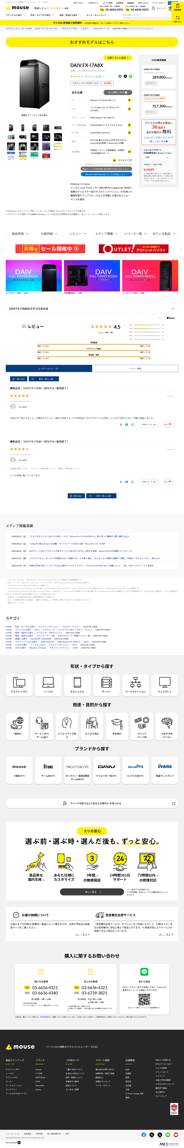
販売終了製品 (161, 1088)
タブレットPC (77, 691)
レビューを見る (95, 76)
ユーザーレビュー (49, 368)
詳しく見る (91, 892)
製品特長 (18, 233)
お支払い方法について (75, 1073)
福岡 (127, 1097)
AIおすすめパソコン (167, 735)
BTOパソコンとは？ (164, 1064)
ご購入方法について (74, 1069)
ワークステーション (135, 691)
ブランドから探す (14, 15)
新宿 (127, 1077)
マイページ (161, 8)
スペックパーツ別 (141, 735)
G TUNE (39, 1073)
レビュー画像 (135, 368)
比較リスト (177, 22)
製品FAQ (99, 1077)
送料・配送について (74, 1077)
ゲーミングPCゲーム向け (42, 735)
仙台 (127, 1069)
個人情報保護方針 (54, 1134)
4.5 (117, 327)
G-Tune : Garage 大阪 (134, 1093)
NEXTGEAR (40, 1077)
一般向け (17, 733)
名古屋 (128, 1085)
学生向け (117, 733)
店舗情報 (130, 3)
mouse (38, 1069)
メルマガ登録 (107, 3)
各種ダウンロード (103, 1081)
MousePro (40, 1085)
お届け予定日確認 (163, 1080)
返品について (71, 1085)
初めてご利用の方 (163, 1060)
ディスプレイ (165, 691)
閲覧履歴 (177, 10)
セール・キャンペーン (96, 15)
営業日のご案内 (72, 1081)
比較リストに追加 (116, 57)
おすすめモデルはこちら (92, 42)
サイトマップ (161, 1096)
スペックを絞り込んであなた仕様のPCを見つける (95, 803)
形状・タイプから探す (41, 15)
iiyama (38, 1089)
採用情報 (39, 1134)
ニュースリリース (12, 1134)
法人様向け (160, 1092)
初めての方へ (79, 3)
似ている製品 (162, 233)
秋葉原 (128, 1073)
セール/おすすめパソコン (16, 1093)
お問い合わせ (143, 3)
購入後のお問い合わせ (105, 1069)
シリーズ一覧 (133, 233)
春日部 (128, 1081)
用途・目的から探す (69, 15)
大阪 (127, 1089)
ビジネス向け (92, 733)
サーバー (106, 691)
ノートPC (48, 691)
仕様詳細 (47, 233)
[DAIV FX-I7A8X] (11, 128)
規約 (67, 1134)
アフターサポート (159, 3)
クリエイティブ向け (67, 735)
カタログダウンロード (165, 1084)
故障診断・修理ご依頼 (105, 1073)
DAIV (38, 1081)
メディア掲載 (104, 233)
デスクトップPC (19, 691)
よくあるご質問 (72, 1089)
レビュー (75, 233)
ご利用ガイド (93, 3)
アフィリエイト (162, 1072)
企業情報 (119, 3)
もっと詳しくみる (116, 92)
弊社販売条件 (45, 1017)
